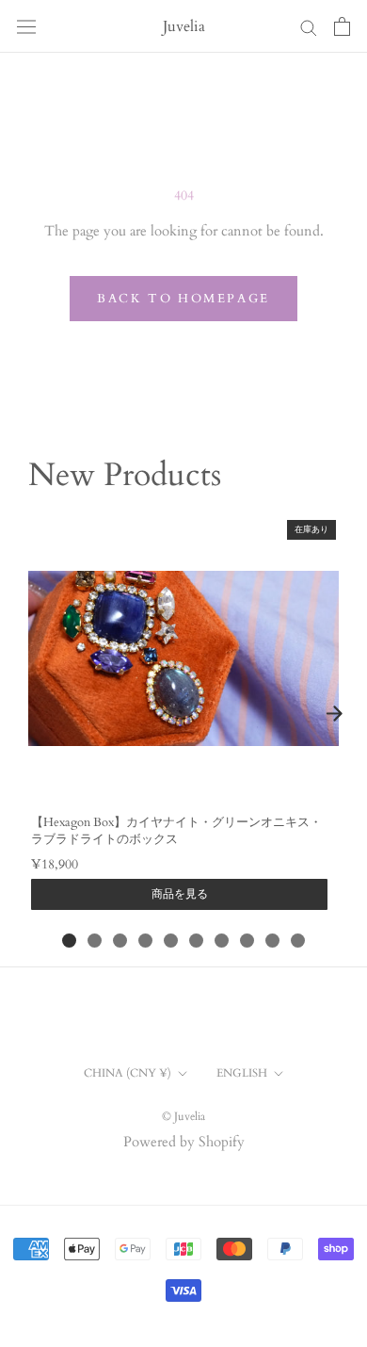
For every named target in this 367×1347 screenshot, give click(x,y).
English (241, 1072)
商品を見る (180, 893)
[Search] (308, 27)
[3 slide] (120, 940)
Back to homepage (183, 298)
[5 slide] (171, 940)
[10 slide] (298, 940)
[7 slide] (222, 940)
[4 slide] (145, 940)
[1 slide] (69, 940)
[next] (334, 713)
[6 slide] (196, 940)
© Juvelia (183, 1116)
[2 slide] (95, 940)
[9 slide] (272, 940)
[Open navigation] (26, 26)
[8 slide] (247, 940)
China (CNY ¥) (127, 1072)
